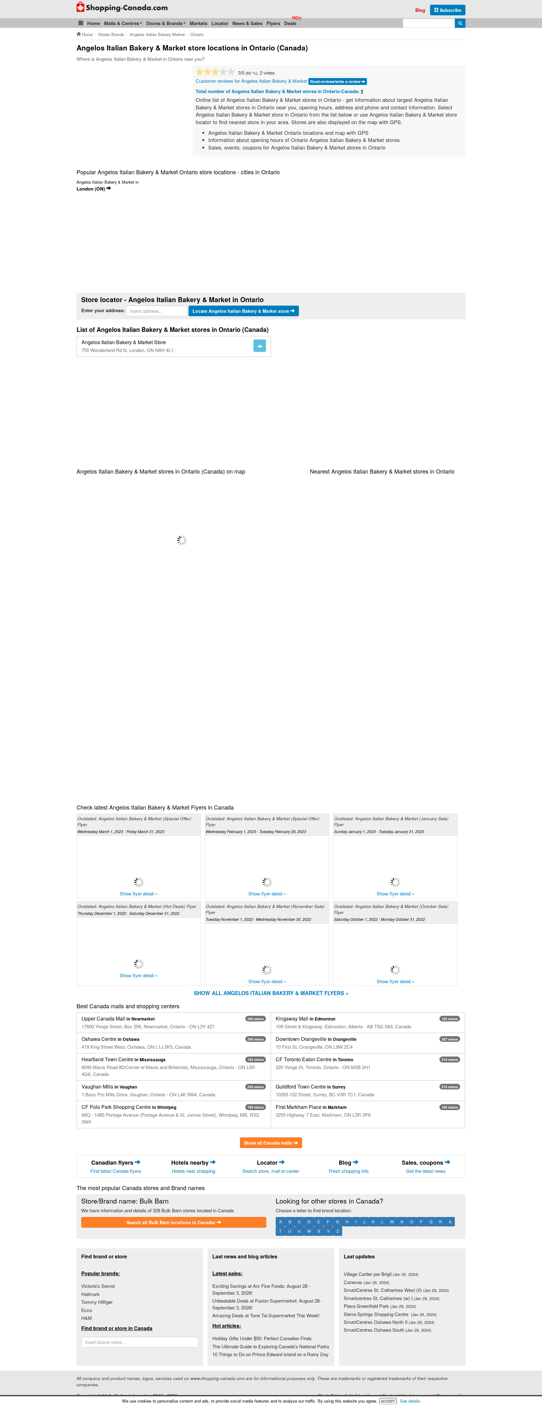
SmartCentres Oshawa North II (389, 1322)
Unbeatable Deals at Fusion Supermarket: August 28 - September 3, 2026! (267, 1303)
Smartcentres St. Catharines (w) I (391, 1298)
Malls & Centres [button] (121, 23)
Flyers (273, 23)
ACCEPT (388, 1400)
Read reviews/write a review (335, 81)
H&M (86, 1317)
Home (93, 23)
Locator (219, 23)
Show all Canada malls (269, 1143)
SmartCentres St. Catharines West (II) (396, 1290)
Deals (290, 23)
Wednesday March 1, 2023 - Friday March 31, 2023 (120, 831)
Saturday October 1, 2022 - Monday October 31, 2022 (379, 919)
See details (410, 1401)
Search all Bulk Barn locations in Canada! (171, 1222)
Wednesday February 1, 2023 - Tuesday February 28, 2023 (256, 831)
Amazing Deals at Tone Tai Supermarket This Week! (266, 1315)
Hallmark (90, 1294)
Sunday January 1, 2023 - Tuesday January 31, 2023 (379, 831)
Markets (198, 23)
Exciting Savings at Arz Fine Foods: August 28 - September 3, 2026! (261, 1289)
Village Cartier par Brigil (381, 1274)
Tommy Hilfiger (97, 1301)
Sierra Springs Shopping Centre (390, 1314)
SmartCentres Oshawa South (387, 1329)
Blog (420, 10)
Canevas (366, 1282)
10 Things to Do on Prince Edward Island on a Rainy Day (270, 1354)
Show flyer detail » (138, 893)
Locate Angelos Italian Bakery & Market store (241, 311)
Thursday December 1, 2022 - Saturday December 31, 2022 (128, 913)
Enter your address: (103, 310)
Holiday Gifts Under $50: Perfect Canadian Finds (262, 1338)
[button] (81, 23)
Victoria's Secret (98, 1286)
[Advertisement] (129, 112)
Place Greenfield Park (380, 1306)
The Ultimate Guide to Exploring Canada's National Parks (270, 1346)
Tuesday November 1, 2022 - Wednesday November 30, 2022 (258, 919)
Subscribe (449, 10)
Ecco (86, 1310)
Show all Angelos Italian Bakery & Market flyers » (271, 993)
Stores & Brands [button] (164, 23)
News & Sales (247, 23)
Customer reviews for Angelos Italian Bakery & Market (251, 80)
